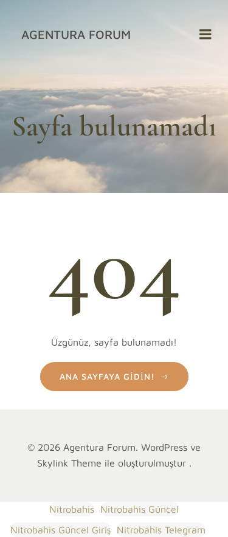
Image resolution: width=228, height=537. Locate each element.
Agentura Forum (76, 34)
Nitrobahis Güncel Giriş (60, 529)
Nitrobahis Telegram (161, 529)
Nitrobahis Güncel (139, 509)
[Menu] (205, 34)
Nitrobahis (71, 509)
